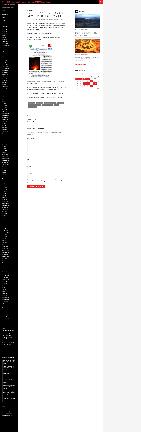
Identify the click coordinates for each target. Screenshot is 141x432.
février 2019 (5, 199)
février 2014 (5, 314)
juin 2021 (4, 146)
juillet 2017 (4, 236)
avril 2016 (4, 266)
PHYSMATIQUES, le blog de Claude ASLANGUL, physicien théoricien (9, 398)
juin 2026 (4, 33)
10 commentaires (82, 35)
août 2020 (4, 166)
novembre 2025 (5, 47)
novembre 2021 (5, 137)
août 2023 (4, 98)
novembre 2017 (5, 228)
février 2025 (5, 64)
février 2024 (5, 86)
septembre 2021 (5, 141)
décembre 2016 (5, 250)
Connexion (4, 409)
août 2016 (4, 258)
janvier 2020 (5, 178)
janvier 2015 (5, 295)
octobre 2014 (5, 301)
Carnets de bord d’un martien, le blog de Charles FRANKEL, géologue (9, 362)
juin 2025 (4, 56)
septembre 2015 (5, 279)
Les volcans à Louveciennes (8, 348)
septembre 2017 (5, 232)
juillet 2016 (4, 260)
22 (88, 83)
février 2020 (5, 176)
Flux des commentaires (7, 413)
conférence (40, 103)
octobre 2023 (5, 94)
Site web (29, 173)
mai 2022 (4, 125)
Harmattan (60, 103)
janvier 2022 (5, 133)
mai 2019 (4, 193)
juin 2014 (4, 307)
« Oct (77, 88)
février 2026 (5, 41)
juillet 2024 (4, 78)
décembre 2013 (5, 318)
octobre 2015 (5, 277)
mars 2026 (4, 39)
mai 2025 (4, 58)
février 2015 (5, 293)
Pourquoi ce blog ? (85, 1)
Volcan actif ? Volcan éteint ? (8, 342)
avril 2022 (4, 127)
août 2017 (4, 234)
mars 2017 (4, 244)
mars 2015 (4, 291)
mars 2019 (4, 197)
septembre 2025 (5, 51)
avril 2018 (4, 219)
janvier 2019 (5, 201)
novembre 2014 (5, 299)
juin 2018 (4, 215)
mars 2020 (4, 174)
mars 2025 (4, 62)
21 (84, 83)
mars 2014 (4, 312)
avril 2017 (4, 242)
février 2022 (5, 131)
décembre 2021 (5, 135)
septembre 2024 (5, 74)
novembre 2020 (5, 160)
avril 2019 (4, 195)
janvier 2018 (5, 225)
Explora (4, 382)
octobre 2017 (5, 230)
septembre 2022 (5, 119)
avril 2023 (4, 105)
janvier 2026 (5, 43)
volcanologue (32, 107)
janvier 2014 (5, 316)
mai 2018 (4, 217)
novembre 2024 (5, 70)
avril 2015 (4, 289)
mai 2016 (4, 264)
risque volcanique (47, 105)
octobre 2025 (5, 49)
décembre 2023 (5, 90)
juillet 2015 (4, 283)
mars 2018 (4, 221)
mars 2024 (4, 84)
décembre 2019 (5, 180)
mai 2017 (4, 240)
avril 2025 (4, 60)
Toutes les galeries (81, 64)
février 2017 (5, 246)
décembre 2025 (5, 45)
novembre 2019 (5, 182)
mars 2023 (4, 107)
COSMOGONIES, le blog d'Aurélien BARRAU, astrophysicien (9, 373)
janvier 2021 (5, 156)
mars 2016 (4, 268)
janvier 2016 (5, 271)
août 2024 (4, 76)
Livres (3, 17)
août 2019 (4, 187)
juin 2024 (4, 80)
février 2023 (5, 109)
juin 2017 (4, 238)
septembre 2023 (5, 96)
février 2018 (5, 223)
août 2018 (4, 211)
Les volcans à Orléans (7, 352)
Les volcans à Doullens (7, 350)
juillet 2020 (4, 168)
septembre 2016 (5, 256)
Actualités (30, 10)
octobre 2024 (5, 72)
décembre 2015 (5, 273)
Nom (29, 159)
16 (91, 81)
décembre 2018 (5, 203)
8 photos (86, 54)
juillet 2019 (4, 189)
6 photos (86, 29)
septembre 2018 (5, 209)
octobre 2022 (5, 117)
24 (95, 83)
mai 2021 (4, 148)
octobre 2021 (5, 139)
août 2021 (4, 142)
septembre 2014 (5, 303)
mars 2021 (4, 152)
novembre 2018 (5, 205)
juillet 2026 (4, 31)
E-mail (29, 166)
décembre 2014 (5, 297)
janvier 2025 (5, 66)
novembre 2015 (5, 275)
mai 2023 (4, 103)
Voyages (4, 20)
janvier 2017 (5, 248)
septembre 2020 (5, 164)
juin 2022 (4, 123)
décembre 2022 (5, 113)
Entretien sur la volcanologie (8, 340)
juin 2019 (4, 191)
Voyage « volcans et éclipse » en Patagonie (38, 120)
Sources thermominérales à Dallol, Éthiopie (87, 57)
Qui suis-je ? (95, 1)
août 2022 (4, 121)
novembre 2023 (5, 92)
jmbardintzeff (44, 19)
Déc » (98, 88)
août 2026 (4, 29)
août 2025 (4, 53)
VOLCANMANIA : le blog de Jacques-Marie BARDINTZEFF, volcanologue (26, 2)
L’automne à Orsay (32, 115)
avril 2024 (4, 82)
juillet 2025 (4, 55)
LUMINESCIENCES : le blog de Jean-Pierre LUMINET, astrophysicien (9, 387)
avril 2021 (4, 150)
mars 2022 (4, 129)
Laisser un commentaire (56, 19)
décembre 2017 (5, 226)
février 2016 (5, 269)
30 (91, 85)
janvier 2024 (5, 88)
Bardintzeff (32, 103)
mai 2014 (4, 309)
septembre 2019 (5, 185)
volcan (56, 105)
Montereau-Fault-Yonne (35, 105)
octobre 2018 (5, 207)
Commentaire (31, 138)
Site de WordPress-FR (7, 415)
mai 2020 (4, 172)
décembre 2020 (5, 158)
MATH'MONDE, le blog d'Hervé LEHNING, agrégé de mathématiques (9, 392)
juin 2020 (4, 170)
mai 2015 (4, 287)
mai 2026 (4, 35)
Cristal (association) (50, 103)
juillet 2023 (4, 99)
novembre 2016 (5, 252)
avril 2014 (4, 311)
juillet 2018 (4, 213)
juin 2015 (4, 285)
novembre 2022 (5, 115)
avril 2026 (4, 37)
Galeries (82, 11)
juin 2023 (4, 101)
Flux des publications (6, 411)
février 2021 (5, 154)
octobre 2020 (5, 162)
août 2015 (4, 281)
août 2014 (4, 305)
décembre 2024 (5, 68)
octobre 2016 (5, 254)
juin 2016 (4, 262)
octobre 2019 (5, 183)
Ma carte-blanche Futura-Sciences (70, 1)
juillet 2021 (4, 144)
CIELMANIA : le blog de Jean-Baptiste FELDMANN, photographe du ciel (9, 368)
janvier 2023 (5, 111)
